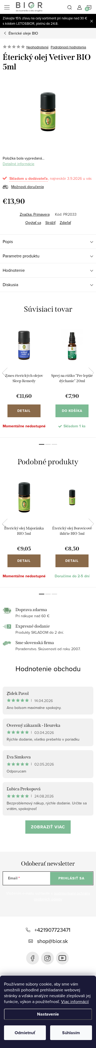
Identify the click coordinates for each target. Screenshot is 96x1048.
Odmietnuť (25, 1033)
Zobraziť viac (48, 827)
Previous (4, 373)
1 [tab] (41, 444)
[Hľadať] (69, 7)
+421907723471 (52, 930)
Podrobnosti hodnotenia (68, 47)
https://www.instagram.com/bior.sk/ (47, 958)
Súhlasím (71, 1033)
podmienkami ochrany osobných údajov (62, 896)
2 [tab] (48, 444)
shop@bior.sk (52, 941)
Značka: (35, 214)
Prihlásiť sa (71, 878)
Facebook (32, 958)
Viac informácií (75, 1001)
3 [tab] (54, 444)
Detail (24, 410)
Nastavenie (48, 1014)
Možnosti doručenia (27, 186)
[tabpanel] (24, 380)
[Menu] (7, 7)
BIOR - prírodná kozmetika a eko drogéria (62, 958)
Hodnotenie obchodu (48, 668)
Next (91, 373)
